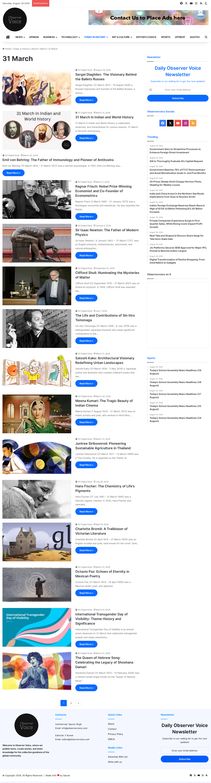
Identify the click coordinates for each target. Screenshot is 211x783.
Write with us (115, 762)
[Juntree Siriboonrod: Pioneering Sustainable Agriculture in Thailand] (36, 456)
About (111, 724)
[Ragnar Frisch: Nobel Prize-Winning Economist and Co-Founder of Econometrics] (36, 199)
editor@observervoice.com (76, 739)
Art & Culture (121, 37)
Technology (69, 37)
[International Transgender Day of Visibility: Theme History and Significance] (36, 627)
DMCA (111, 739)
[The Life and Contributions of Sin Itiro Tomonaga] (36, 328)
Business (49, 37)
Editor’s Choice (146, 37)
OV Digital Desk (85, 70)
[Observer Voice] (14, 19)
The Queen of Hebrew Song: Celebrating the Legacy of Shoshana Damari (104, 662)
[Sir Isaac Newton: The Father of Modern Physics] (36, 243)
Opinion (34, 37)
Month (34, 48)
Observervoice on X (159, 274)
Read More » (86, 100)
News (19, 37)
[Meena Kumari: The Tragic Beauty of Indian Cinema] (36, 414)
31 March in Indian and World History (104, 117)
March (43, 48)
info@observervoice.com (74, 728)
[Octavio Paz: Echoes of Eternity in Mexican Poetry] (36, 584)
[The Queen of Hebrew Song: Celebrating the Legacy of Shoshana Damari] (36, 670)
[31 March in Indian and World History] (36, 130)
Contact (112, 729)
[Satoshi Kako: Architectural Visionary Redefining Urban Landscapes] (36, 371)
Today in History (95, 37)
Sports (165, 37)
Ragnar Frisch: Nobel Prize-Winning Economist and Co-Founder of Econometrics (103, 191)
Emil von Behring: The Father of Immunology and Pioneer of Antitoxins (58, 160)
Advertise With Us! (118, 756)
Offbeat (180, 37)
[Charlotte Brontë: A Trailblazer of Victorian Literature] (36, 542)
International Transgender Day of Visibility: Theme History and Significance (101, 618)
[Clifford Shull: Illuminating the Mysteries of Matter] (36, 285)
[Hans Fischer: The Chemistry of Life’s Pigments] (36, 499)
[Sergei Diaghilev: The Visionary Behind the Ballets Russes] (36, 87)
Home (7, 48)
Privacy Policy (115, 734)
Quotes (195, 37)
